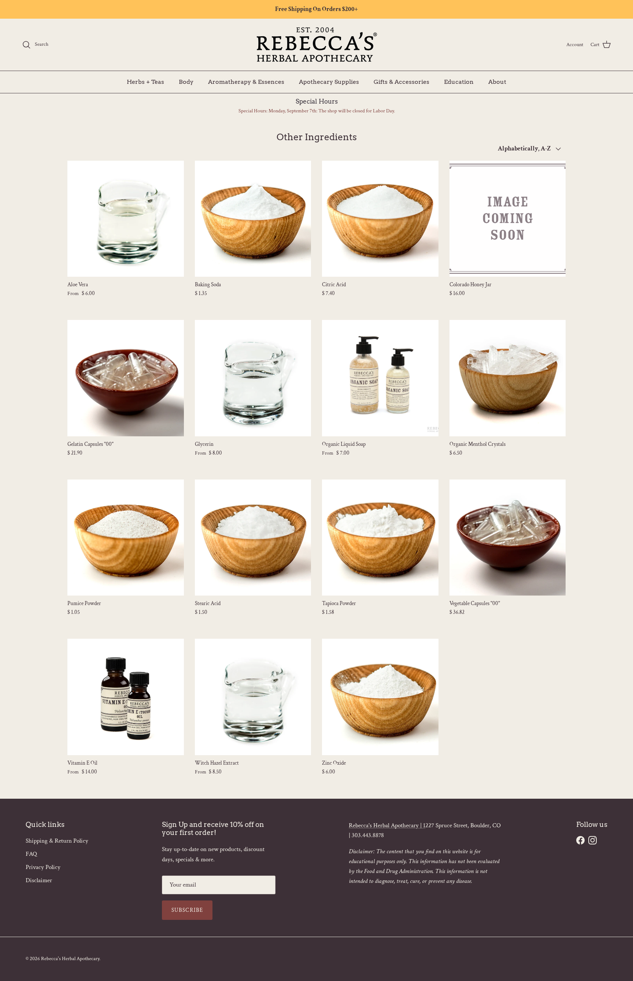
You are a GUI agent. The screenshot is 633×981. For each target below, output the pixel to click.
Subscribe (187, 910)
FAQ (31, 854)
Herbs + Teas (145, 81)
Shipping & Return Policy (57, 841)
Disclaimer (39, 880)
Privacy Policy (43, 867)
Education (459, 81)
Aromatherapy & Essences (246, 81)
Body (186, 81)
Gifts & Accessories (401, 81)
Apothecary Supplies (329, 81)
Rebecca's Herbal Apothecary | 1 (387, 825)
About (497, 81)
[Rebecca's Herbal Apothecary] (316, 44)
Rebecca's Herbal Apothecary (70, 958)
